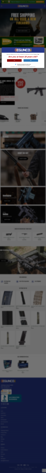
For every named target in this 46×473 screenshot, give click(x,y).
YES (14, 60)
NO (31, 60)
